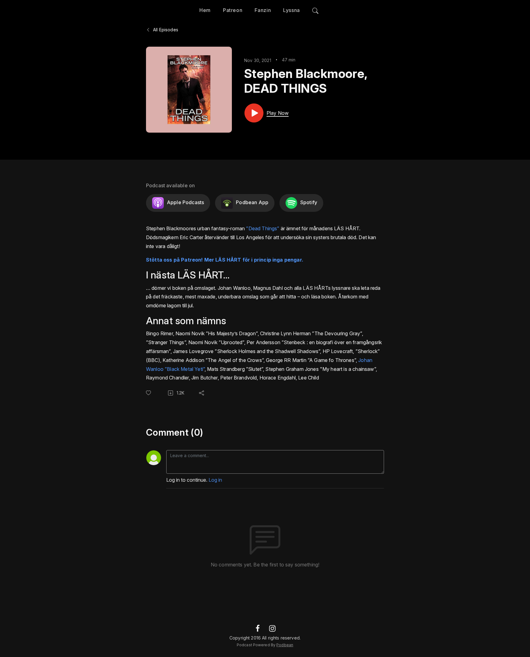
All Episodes (165, 29)
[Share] (202, 393)
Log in (215, 480)
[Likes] (149, 393)
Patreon (232, 10)
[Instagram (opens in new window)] (272, 628)
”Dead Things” (262, 228)
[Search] (315, 9)
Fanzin (263, 10)
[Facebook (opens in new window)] (257, 628)
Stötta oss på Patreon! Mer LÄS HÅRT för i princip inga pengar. (224, 260)
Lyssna (291, 10)
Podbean (284, 645)
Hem (205, 10)
